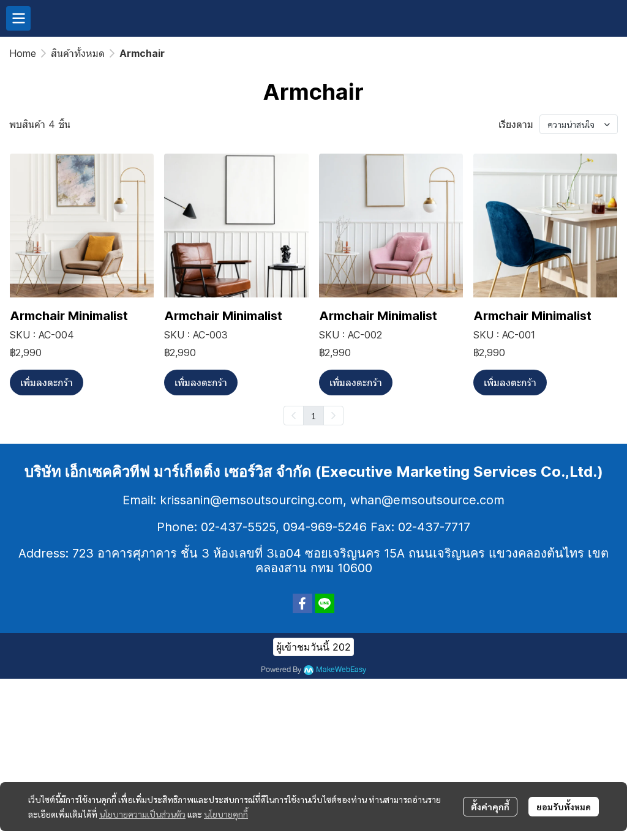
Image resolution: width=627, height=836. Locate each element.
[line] (324, 603)
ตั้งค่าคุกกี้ (490, 806)
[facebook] (302, 603)
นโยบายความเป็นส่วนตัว (142, 813)
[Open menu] (18, 18)
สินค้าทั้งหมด (78, 53)
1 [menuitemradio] (313, 415)
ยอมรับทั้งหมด (563, 806)
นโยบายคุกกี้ (226, 813)
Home (22, 53)
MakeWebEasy (341, 669)
